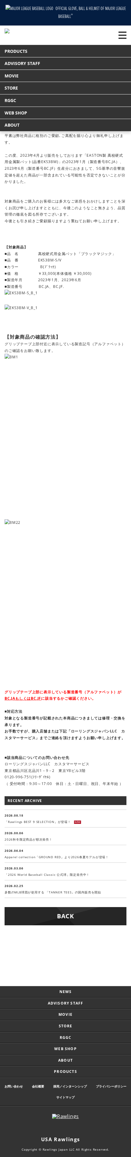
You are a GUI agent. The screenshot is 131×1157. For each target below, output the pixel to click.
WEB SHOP (16, 113)
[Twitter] (59, 1128)
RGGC (10, 100)
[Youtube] (84, 1128)
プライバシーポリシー (111, 1086)
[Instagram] (47, 1128)
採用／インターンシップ (70, 1086)
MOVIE (12, 76)
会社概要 (38, 1086)
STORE (11, 88)
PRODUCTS (16, 51)
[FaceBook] (72, 1128)
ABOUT (12, 125)
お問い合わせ (14, 1086)
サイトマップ (65, 1097)
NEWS (65, 991)
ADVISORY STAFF (22, 63)
